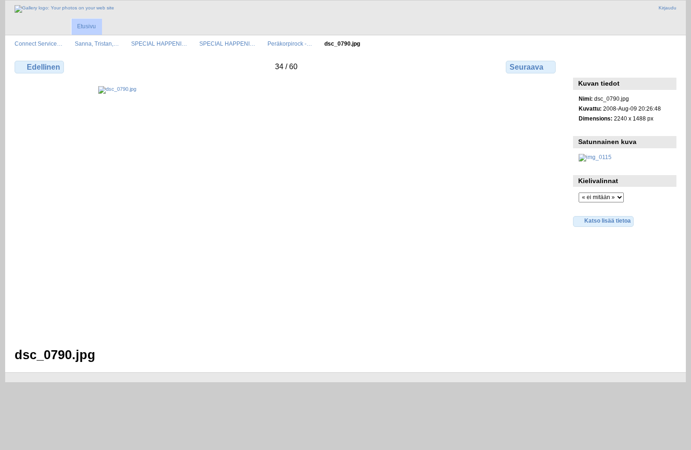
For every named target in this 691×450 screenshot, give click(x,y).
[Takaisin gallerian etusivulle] (64, 9)
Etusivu (86, 26)
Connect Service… (39, 43)
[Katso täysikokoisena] (286, 211)
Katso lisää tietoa (607, 220)
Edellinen (43, 67)
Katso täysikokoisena (583, 65)
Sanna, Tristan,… (97, 43)
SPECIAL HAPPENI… (159, 43)
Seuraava (526, 67)
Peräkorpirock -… (289, 43)
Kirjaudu (667, 7)
